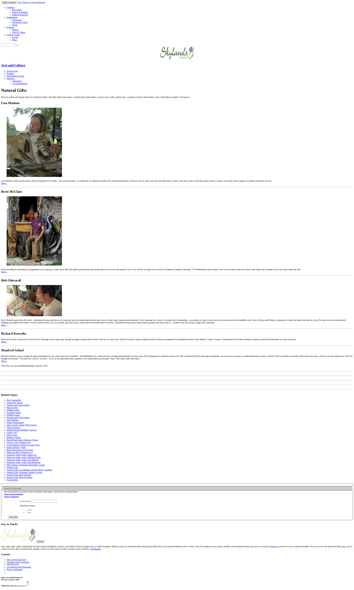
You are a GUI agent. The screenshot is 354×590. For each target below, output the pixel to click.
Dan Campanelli (14, 400)
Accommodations (20, 83)
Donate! (40, 542)
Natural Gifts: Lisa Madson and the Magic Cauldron (29, 470)
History (15, 30)
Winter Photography (15, 422)
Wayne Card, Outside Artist (19, 442)
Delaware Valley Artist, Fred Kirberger (24, 462)
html (30, 510)
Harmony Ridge (14, 437)
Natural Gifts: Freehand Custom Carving (24, 472)
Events (15, 37)
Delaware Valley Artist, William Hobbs (24, 457)
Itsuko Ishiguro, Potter (16, 447)
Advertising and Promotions (19, 567)
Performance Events (15, 76)
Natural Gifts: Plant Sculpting (19, 477)
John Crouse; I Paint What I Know (22, 425)
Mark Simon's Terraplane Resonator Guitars (26, 465)
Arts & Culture (18, 32)
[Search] (17, 45)
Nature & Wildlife (20, 12)
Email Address (25, 501)
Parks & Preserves (20, 15)
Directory (11, 78)
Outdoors (11, 7)
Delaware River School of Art (20, 452)
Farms (15, 25)
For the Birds (12, 480)
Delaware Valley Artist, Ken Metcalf (22, 460)
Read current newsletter (13, 494)
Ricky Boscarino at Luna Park (20, 450)
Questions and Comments (18, 562)
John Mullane (13, 420)
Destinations (12, 17)
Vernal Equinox (13, 427)
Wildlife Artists (13, 410)
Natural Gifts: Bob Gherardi (19, 475)
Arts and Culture (13, 65)
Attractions (17, 20)
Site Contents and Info (16, 559)
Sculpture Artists (14, 412)
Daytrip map (12, 71)
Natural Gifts (12, 467)
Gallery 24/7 (12, 432)
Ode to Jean (12, 435)
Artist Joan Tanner (15, 402)
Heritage (10, 27)
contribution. (95, 549)
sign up (273, 546)
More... (4, 183)
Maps (14, 40)
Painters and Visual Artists (18, 405)
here (344, 546)
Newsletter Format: (27, 506)
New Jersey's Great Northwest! (31, 2)
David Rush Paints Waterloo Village (22, 440)
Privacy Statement (11, 497)
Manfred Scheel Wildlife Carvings (21, 430)
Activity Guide (13, 35)
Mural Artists (12, 407)
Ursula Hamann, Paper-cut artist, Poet (23, 445)
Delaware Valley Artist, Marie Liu (21, 455)
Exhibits (10, 73)
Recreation (17, 10)
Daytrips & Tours (19, 22)
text (29, 513)
